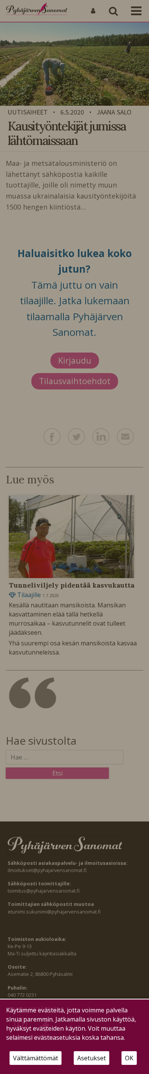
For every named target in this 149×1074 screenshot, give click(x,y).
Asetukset (91, 1058)
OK (129, 1058)
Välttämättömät (35, 1058)
